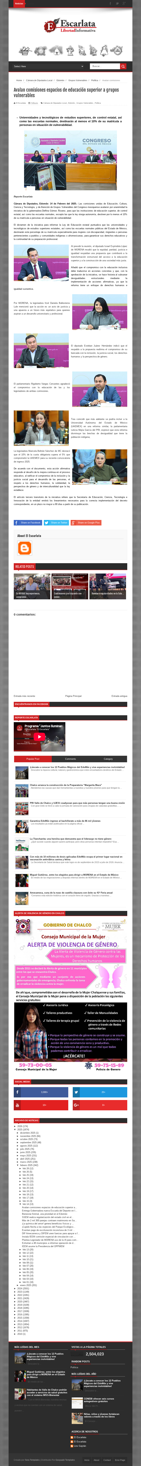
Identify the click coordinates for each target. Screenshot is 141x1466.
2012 (20, 1327)
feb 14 (26, 1204)
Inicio (86, 1460)
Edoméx (71, 103)
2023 (20, 1292)
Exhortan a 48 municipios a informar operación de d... (48, 1243)
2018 (20, 1308)
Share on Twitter (59, 522)
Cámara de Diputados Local (55, 103)
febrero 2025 (26, 1165)
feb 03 (26, 1279)
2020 (20, 1301)
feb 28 (26, 1168)
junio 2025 (25, 1152)
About (96, 1460)
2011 (20, 1330)
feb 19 (26, 1191)
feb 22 (26, 1181)
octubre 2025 (27, 1139)
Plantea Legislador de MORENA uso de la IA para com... (50, 1240)
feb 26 (26, 1171)
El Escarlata (80, 1437)
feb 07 (26, 1265)
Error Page (120, 1460)
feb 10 (26, 1259)
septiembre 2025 (28, 1142)
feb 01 (26, 1282)
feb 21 (26, 1184)
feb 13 (26, 1249)
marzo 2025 (26, 1162)
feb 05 (26, 1272)
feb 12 (26, 1253)
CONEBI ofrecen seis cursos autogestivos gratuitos (99, 1400)
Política (98, 103)
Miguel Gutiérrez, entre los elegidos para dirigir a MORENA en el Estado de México (46, 1375)
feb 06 (26, 1269)
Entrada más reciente (24, 696)
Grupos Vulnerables (85, 103)
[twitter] (117, 3)
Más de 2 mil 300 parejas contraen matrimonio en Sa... (49, 1220)
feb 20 (26, 1188)
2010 (20, 1334)
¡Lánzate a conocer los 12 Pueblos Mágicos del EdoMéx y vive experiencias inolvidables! (45, 1356)
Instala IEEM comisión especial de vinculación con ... (49, 1236)
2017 (20, 1311)
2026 (20, 1126)
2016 (20, 1314)
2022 (20, 1295)
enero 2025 (26, 1285)
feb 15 (26, 1201)
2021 (20, 1298)
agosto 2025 (26, 1145)
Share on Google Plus (89, 522)
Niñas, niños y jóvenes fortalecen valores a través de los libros (101, 1415)
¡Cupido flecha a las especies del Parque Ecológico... (48, 1227)
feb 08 (26, 1262)
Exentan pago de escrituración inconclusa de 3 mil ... (48, 1230)
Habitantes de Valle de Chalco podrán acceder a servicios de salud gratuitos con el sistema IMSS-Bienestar (47, 1392)
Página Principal (73, 696)
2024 (20, 1288)
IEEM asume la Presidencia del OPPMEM (43, 1246)
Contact (107, 1460)
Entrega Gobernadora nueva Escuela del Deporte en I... (49, 1210)
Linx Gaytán (80, 1446)
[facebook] (110, 3)
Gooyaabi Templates (65, 1460)
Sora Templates (32, 1460)
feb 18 (26, 1194)
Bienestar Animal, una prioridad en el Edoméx (44, 1214)
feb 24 (26, 1178)
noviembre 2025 (28, 1136)
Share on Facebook (30, 522)
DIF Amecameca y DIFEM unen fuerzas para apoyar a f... (51, 1233)
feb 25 (26, 1175)
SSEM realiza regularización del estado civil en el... (47, 1217)
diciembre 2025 (28, 1133)
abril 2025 (25, 1159)
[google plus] (124, 3)
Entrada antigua (119, 696)
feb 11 (26, 1256)
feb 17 (26, 1197)
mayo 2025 (26, 1155)
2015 (20, 1318)
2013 (20, 1324)
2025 (20, 1129)
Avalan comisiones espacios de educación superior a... (49, 1207)
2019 (20, 1305)
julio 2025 (25, 1149)
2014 (20, 1321)
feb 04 (26, 1275)
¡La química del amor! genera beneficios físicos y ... (48, 1223)
